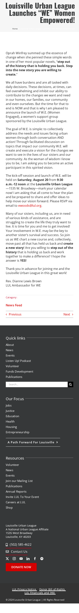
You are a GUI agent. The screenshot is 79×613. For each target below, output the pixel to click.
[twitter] (7, 558)
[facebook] (34, 558)
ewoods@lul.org (29, 205)
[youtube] (21, 558)
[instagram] (14, 558)
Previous (15, 314)
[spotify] (41, 558)
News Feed (14, 305)
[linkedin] (28, 558)
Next (66, 314)
